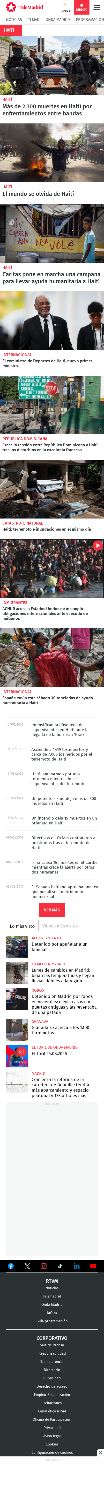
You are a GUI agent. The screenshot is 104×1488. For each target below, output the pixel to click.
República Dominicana (24, 439)
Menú (96, 7)
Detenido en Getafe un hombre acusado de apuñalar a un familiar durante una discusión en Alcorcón (17, 947)
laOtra (52, 1313)
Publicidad (52, 1378)
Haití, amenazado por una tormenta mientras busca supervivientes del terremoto (58, 779)
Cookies (52, 1444)
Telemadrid (52, 1296)
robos (38, 990)
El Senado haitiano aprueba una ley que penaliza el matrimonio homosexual (64, 892)
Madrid (38, 1073)
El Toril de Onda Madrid (55, 1047)
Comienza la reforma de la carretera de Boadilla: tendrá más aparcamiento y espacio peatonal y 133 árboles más (17, 1082)
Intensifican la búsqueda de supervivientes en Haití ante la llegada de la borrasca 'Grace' (60, 730)
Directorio (52, 1370)
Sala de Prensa (52, 1345)
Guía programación (52, 1321)
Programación (90, 20)
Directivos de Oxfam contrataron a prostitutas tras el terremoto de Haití (63, 843)
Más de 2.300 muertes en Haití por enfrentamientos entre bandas (52, 65)
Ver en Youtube (93, 1266)
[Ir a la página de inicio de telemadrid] (24, 7)
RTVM (52, 1281)
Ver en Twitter (27, 1267)
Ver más (52, 910)
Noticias (14, 20)
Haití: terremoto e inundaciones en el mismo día (52, 489)
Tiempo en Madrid (48, 964)
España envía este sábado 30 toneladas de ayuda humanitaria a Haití (52, 657)
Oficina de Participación (52, 1419)
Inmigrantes (15, 603)
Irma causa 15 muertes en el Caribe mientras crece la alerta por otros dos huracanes (64, 867)
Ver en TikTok (60, 1267)
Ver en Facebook (11, 1267)
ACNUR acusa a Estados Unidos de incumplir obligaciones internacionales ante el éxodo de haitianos (52, 568)
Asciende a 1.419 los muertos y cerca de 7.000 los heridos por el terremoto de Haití (61, 754)
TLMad (33, 20)
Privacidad (52, 1428)
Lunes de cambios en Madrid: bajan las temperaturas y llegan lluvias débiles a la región (17, 973)
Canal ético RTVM (52, 1411)
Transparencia (52, 1362)
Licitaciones (52, 1403)
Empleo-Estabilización (52, 1395)
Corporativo (52, 1338)
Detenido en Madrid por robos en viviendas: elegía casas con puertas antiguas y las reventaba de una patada (17, 999)
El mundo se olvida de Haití (52, 152)
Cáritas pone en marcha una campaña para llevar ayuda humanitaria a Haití (52, 233)
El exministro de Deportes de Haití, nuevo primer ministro (52, 320)
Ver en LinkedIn (77, 1266)
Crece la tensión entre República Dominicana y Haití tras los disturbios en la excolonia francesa (52, 405)
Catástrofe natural (22, 523)
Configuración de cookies (52, 1452)
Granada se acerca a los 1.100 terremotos (17, 1030)
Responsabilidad (52, 1353)
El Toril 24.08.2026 (17, 1056)
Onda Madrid (57, 20)
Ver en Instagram (44, 1266)
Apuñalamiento (46, 938)
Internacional (17, 355)
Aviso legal (52, 1436)
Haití (7, 99)
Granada (40, 1021)
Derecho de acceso (52, 1386)
